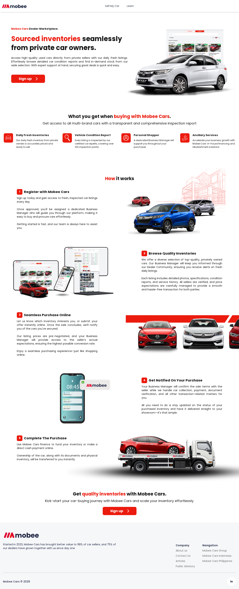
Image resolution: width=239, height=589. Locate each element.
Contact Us (183, 556)
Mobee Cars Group (214, 550)
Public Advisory (185, 566)
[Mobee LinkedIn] (231, 581)
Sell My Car (112, 6)
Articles (180, 561)
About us (181, 550)
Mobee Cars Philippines (217, 561)
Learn (130, 6)
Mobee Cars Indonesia (216, 556)
